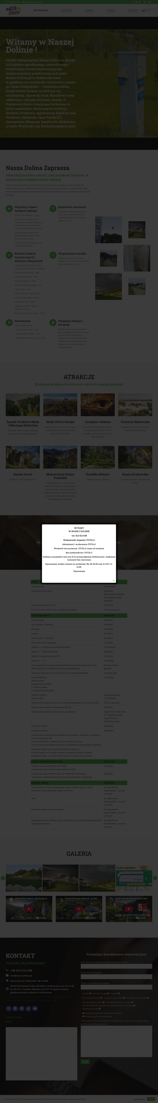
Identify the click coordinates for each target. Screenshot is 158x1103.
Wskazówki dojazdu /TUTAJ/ (79, 540)
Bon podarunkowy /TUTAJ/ (79, 552)
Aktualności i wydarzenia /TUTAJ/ (79, 544)
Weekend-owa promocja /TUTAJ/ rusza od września (79, 548)
